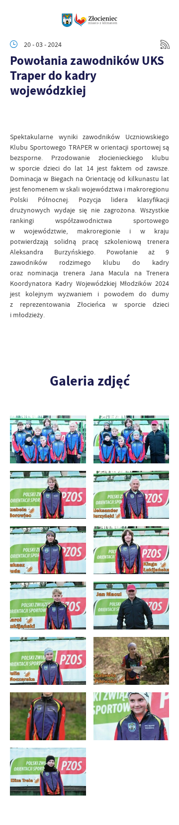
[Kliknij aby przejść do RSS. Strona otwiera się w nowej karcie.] (165, 44)
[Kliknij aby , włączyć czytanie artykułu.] (18, 117)
